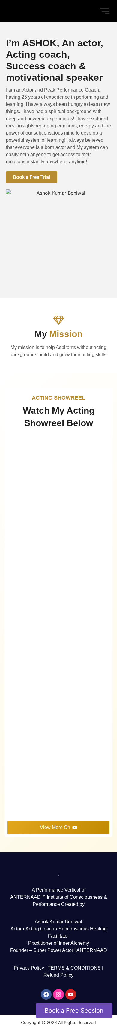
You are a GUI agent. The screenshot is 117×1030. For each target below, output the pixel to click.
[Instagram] (58, 994)
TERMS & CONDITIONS (74, 967)
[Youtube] (70, 994)
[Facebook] (46, 994)
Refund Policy (59, 975)
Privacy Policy (29, 967)
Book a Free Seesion (74, 1010)
